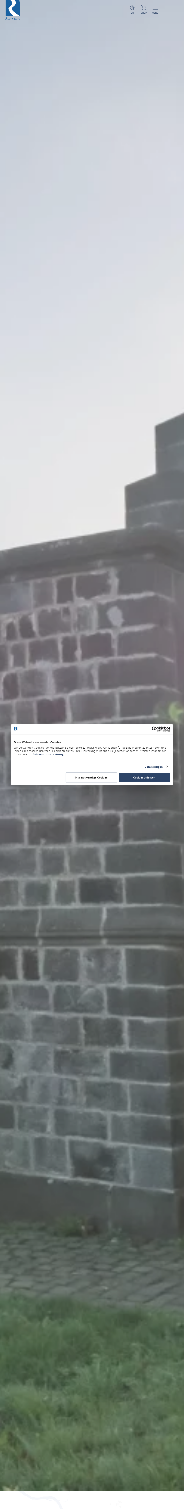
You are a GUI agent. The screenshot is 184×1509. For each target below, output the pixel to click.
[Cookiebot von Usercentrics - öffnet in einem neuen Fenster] (154, 729)
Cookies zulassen (144, 777)
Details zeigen (153, 766)
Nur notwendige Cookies (91, 777)
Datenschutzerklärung (48, 754)
